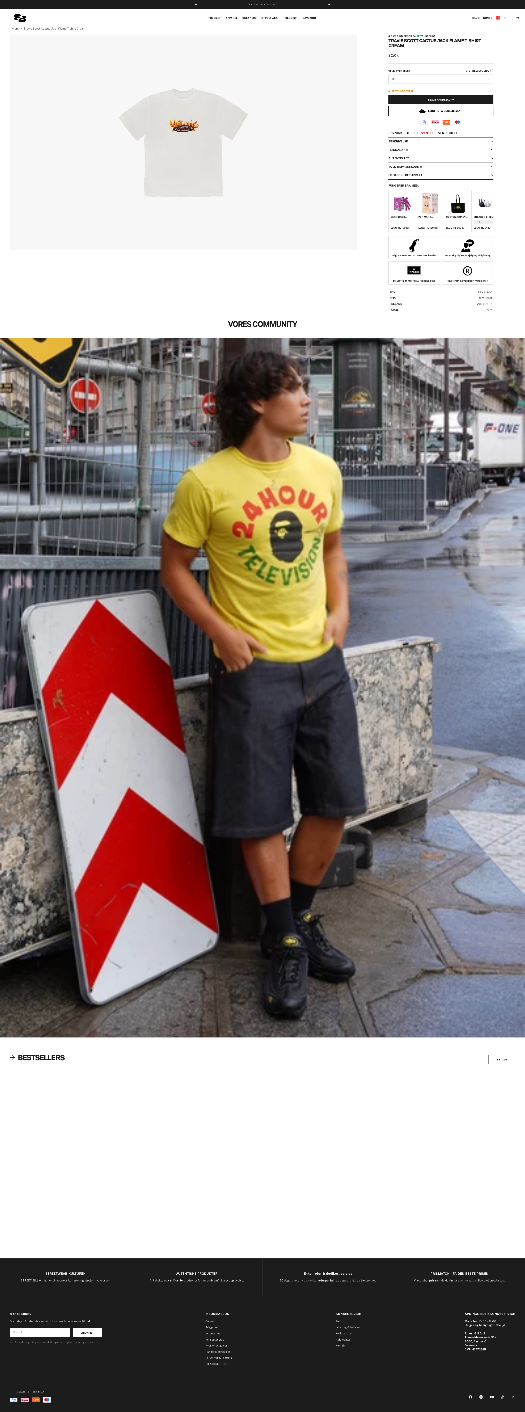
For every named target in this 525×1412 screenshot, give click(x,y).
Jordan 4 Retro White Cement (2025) (30, 1241)
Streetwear (270, 17)
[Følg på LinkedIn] (513, 1397)
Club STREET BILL (216, 1363)
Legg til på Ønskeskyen (444, 110)
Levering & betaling (348, 1327)
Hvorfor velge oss (216, 1345)
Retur (339, 1321)
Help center (343, 1339)
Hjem (15, 28)
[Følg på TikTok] (502, 1397)
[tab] (38, 1057)
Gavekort (309, 17)
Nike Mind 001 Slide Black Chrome (422, 1241)
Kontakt (340, 1345)
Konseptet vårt (214, 1339)
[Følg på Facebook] (470, 1397)
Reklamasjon (344, 1333)
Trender (214, 17)
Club (475, 17)
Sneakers (249, 17)
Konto (488, 17)
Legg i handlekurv (441, 99)
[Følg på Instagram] (481, 1397)
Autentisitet (212, 1333)
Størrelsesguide (477, 70)
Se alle (502, 1059)
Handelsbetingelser (217, 1351)
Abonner (87, 1332)
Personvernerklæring (218, 1357)
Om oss (210, 1321)
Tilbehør (291, 17)
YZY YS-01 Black (278, 1241)
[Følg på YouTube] (492, 1397)
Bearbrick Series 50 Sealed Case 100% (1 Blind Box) (171, 1241)
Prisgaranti (212, 1327)
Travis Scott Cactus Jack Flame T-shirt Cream (55, 28)
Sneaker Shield (484, 216)
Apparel (232, 17)
